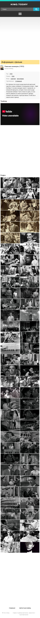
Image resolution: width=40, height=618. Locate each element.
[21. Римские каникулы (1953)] (10, 293)
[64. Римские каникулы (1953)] (29, 525)
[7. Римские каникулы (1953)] (10, 215)
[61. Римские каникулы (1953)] (10, 514)
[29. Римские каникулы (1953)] (10, 337)
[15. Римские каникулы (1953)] (10, 260)
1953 (11, 74)
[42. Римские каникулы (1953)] (29, 403)
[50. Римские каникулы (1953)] (29, 447)
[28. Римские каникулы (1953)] (29, 326)
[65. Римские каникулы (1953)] (10, 536)
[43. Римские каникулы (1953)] (10, 414)
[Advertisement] (20, 38)
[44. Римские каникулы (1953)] (29, 414)
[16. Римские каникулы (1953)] (29, 260)
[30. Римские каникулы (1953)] (29, 337)
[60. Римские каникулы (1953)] (29, 503)
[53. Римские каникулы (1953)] (10, 469)
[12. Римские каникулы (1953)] (29, 238)
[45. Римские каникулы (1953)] (10, 425)
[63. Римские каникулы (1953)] (10, 525)
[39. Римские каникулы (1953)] (10, 392)
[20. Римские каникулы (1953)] (29, 282)
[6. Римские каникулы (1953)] (29, 204)
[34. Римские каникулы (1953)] (29, 359)
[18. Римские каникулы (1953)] (29, 271)
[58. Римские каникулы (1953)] (29, 492)
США (13, 76)
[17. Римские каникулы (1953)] (10, 271)
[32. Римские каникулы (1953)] (29, 348)
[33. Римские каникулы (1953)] (10, 359)
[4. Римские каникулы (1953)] (29, 193)
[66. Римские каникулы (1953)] (29, 536)
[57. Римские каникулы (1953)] (10, 492)
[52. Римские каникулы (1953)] (29, 459)
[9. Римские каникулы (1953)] (10, 226)
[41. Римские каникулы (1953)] (10, 403)
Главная (12, 608)
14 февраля (18, 81)
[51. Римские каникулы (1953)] (10, 459)
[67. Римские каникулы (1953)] (10, 547)
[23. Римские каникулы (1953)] (10, 304)
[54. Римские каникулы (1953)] (29, 469)
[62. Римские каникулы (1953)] (29, 514)
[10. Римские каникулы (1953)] (29, 226)
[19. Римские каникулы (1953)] (10, 282)
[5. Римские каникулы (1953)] (10, 204)
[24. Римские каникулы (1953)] (29, 304)
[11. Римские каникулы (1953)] (10, 238)
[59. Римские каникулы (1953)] (10, 503)
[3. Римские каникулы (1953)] (10, 193)
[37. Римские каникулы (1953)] (10, 381)
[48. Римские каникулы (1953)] (29, 436)
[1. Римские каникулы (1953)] (10, 182)
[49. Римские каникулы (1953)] (10, 447)
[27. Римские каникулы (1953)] (10, 326)
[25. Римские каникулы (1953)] (10, 315)
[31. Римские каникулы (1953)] (10, 348)
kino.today (6, 613)
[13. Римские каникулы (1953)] (10, 249)
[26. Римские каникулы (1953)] (29, 315)
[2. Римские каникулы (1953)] (29, 182)
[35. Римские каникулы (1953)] (10, 370)
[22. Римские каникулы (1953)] (29, 293)
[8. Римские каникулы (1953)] (29, 215)
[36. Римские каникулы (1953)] (29, 370)
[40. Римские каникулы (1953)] (29, 392)
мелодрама (20, 78)
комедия (13, 78)
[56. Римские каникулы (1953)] (29, 481)
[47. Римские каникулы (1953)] (10, 436)
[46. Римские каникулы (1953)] (29, 425)
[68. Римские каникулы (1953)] (29, 547)
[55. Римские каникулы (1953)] (10, 481)
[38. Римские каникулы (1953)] (29, 381)
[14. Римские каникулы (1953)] (29, 249)
